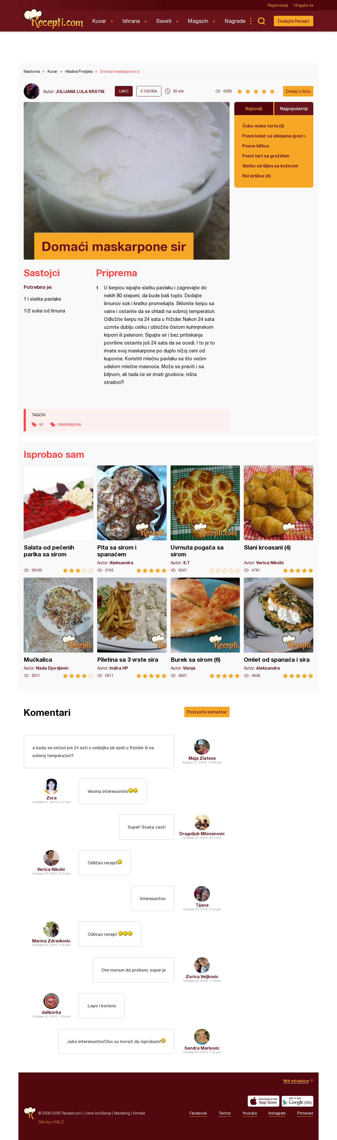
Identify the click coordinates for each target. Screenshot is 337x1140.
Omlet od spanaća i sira (278, 628)
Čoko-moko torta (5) (263, 125)
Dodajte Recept (293, 20)
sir (41, 424)
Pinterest (305, 1113)
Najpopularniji (294, 108)
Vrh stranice (296, 1080)
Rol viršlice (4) (256, 175)
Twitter (225, 1113)
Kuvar (99, 21)
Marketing (122, 1113)
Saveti (163, 21)
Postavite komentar (207, 711)
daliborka (51, 1012)
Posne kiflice (255, 145)
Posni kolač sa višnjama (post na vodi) (273, 135)
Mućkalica (58, 628)
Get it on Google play (297, 1101)
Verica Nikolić (51, 869)
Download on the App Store (263, 1101)
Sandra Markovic (202, 1047)
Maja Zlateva (202, 758)
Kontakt (139, 1113)
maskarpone (69, 424)
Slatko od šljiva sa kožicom (270, 165)
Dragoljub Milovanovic (202, 833)
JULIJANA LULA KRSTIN (80, 91)
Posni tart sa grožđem (265, 155)
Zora (51, 797)
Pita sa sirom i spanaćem (132, 519)
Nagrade (235, 21)
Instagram (277, 1113)
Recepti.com (54, 19)
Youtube (249, 1113)
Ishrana (131, 21)
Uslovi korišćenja (98, 1113)
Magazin (198, 21)
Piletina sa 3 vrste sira (132, 628)
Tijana (202, 904)
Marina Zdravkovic (51, 940)
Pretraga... (261, 21)
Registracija (278, 5)
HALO (58, 1122)
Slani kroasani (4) (278, 519)
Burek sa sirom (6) (205, 628)
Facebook (198, 1113)
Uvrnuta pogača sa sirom (205, 519)
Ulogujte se (303, 5)
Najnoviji (253, 108)
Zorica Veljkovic (202, 976)
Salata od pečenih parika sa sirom (58, 519)
